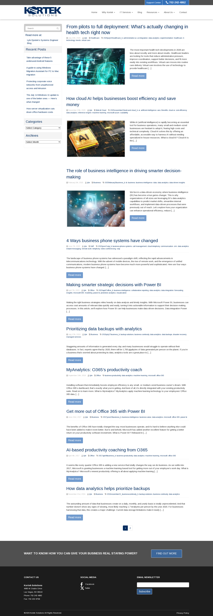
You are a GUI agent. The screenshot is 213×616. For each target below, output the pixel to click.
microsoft (151, 376)
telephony (96, 249)
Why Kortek (108, 12)
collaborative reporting (140, 290)
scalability (124, 113)
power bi (96, 293)
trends (78, 40)
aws (159, 110)
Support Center (153, 2)
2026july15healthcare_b (113, 38)
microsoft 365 (78, 293)
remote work (87, 249)
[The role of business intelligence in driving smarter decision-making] (96, 208)
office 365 (160, 376)
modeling (88, 293)
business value (145, 417)
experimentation (166, 38)
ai (139, 110)
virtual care (86, 40)
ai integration (142, 38)
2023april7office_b (106, 290)
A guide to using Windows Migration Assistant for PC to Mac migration (42, 71)
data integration (167, 290)
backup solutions (127, 334)
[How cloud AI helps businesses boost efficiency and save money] (96, 138)
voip (118, 249)
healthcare (178, 38)
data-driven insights (177, 183)
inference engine (84, 113)
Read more (138, 75)
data (155, 183)
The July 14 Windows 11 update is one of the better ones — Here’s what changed (42, 98)
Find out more (166, 553)
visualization (121, 293)
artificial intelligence (148, 110)
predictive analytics (108, 293)
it (183, 38)
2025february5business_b (115, 183)
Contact (183, 12)
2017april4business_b (107, 456)
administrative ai (129, 38)
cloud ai (172, 110)
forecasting (178, 290)
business (131, 183)
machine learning (99, 113)
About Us (168, 12)
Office (92, 290)
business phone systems (122, 246)
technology (70, 40)
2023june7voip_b (105, 246)
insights (69, 293)
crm (175, 246)
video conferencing (108, 249)
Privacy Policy (183, 613)
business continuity (141, 334)
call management (140, 246)
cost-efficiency (181, 110)
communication (167, 246)
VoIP (92, 246)
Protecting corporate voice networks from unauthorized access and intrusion (39, 84)
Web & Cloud (101, 110)
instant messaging (73, 249)
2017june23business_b (112, 417)
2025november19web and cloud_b (124, 110)
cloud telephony (154, 246)
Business (97, 183)
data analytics (154, 38)
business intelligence (144, 183)
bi (126, 183)
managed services (73, 337)
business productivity (113, 376)
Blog (140, 12)
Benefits (164, 110)
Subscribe (144, 591)
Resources (152, 12)
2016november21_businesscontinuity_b (122, 494)
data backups (167, 334)
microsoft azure (113, 113)
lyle (85, 38)
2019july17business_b (111, 334)
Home (94, 12)
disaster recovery (179, 334)
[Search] (57, 28)
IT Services (125, 12)
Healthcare (95, 38)
